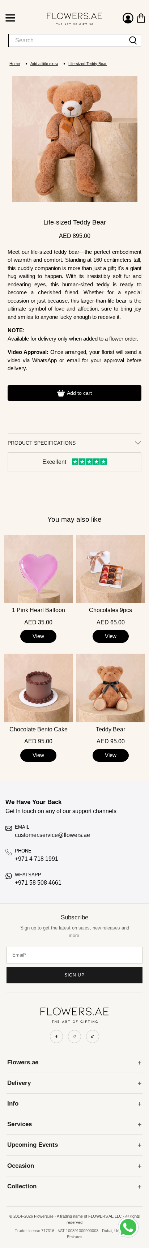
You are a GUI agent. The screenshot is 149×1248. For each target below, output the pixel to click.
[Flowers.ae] (67, 19)
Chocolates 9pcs (110, 610)
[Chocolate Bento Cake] (38, 688)
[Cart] (141, 18)
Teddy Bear (110, 729)
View (38, 636)
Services (19, 1124)
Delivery (19, 1083)
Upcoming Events (32, 1144)
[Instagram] (74, 1036)
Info (12, 1103)
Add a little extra (44, 64)
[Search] (133, 40)
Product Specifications (42, 443)
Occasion (20, 1165)
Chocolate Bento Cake (38, 729)
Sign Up (74, 975)
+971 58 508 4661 (38, 883)
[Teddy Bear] (110, 688)
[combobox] (67, 40)
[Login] (128, 19)
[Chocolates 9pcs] (110, 569)
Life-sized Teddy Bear (87, 64)
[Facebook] (56, 1036)
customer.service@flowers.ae (52, 835)
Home (14, 64)
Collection (22, 1186)
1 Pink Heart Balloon (38, 610)
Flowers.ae (22, 1062)
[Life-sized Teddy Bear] (74, 139)
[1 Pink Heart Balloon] (38, 569)
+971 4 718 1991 (36, 859)
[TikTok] (92, 1036)
